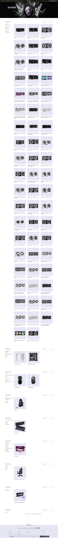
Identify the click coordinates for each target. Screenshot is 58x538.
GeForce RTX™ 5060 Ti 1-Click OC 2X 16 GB (33, 213)
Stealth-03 (16, 433)
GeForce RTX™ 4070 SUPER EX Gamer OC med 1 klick (46, 85)
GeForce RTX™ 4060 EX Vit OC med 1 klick (19, 53)
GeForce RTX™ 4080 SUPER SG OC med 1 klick (33, 134)
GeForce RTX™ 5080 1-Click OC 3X (20, 309)
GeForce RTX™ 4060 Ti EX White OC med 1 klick (19, 69)
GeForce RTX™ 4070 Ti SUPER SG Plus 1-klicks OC (33, 117)
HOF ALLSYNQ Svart (31, 364)
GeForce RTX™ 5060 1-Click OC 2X (46, 166)
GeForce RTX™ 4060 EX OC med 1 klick (46, 37)
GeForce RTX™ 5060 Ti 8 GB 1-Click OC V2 (46, 229)
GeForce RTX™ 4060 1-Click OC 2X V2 (33, 37)
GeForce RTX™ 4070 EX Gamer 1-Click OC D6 (20, 85)
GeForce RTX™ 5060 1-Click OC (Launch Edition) (33, 166)
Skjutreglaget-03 (17, 387)
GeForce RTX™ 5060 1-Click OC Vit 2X (46, 181)
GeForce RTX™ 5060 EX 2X (32, 197)
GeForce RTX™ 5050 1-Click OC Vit (46, 150)
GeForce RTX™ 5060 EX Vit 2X (46, 197)
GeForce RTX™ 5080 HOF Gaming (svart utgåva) (45, 325)
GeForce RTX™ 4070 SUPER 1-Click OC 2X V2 (33, 85)
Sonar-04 (16, 410)
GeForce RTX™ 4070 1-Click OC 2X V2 (46, 69)
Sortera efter (8, 21)
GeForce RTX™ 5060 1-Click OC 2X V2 (19, 181)
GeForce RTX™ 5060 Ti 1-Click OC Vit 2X (46, 213)
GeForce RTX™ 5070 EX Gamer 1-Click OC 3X (33, 261)
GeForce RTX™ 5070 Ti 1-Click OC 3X (19, 277)
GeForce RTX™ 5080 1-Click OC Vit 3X (33, 309)
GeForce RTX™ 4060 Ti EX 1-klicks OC (46, 53)
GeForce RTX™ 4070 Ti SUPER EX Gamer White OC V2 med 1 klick (19, 117)
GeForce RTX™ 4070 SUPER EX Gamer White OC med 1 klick (33, 101)
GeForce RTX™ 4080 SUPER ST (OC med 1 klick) (46, 134)
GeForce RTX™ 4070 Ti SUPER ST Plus (19, 134)
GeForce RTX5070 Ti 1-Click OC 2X (33, 341)
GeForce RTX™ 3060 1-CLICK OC (19, 37)
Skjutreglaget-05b (31, 387)
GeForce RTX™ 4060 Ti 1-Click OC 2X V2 (33, 53)
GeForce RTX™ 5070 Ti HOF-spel (33, 293)
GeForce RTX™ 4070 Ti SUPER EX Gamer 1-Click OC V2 (46, 101)
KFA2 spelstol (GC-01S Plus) (19, 479)
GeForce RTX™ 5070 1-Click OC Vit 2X (19, 261)
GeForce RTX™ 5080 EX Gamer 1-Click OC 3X (46, 309)
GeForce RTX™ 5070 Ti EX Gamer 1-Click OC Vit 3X (19, 293)
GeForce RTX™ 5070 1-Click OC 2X (46, 245)
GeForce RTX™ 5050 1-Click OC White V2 (19, 166)
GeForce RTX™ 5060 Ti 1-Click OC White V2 (19, 229)
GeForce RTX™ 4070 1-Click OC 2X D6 (33, 69)
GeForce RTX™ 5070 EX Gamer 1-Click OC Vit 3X (46, 261)
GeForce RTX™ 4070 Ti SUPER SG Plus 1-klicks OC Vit (46, 117)
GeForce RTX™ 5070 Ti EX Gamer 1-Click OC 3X (45, 277)
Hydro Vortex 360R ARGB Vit (19, 502)
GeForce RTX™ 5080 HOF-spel (33, 324)
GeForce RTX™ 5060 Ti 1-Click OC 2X (19, 213)
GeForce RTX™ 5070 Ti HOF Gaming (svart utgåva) (46, 293)
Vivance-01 (16, 456)
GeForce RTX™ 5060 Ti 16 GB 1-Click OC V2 (33, 229)
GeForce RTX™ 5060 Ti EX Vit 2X (33, 245)
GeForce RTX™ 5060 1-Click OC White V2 (19, 197)
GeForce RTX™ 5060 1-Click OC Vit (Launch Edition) (33, 181)
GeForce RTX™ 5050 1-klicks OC (19, 150)
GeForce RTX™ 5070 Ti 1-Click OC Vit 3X (33, 277)
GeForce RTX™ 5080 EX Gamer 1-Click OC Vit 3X (20, 325)
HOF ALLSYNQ (17, 364)
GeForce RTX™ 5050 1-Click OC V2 (33, 150)
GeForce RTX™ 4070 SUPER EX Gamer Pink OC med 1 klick (20, 101)
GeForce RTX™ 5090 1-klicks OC (19, 341)
